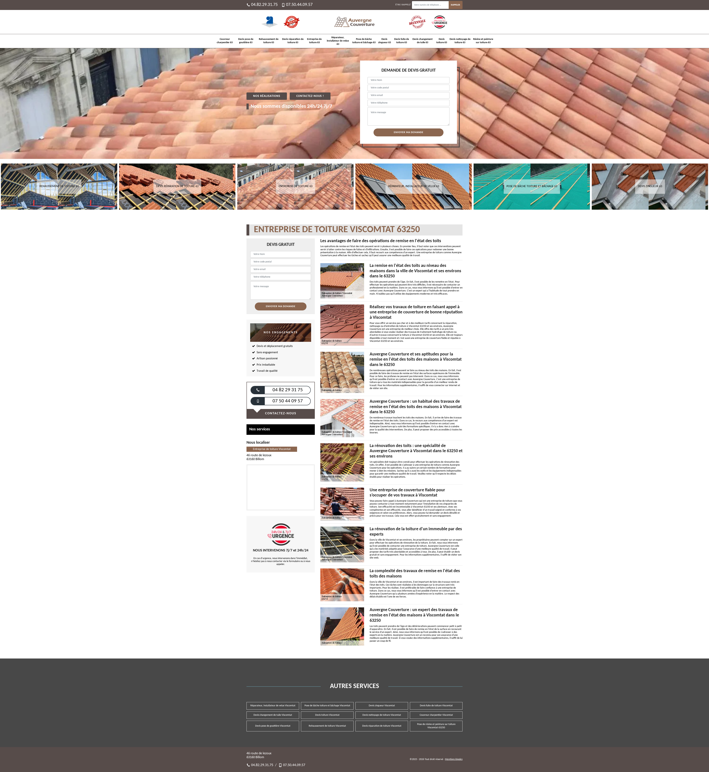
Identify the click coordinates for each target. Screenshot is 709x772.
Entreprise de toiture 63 (314, 41)
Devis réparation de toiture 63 (293, 41)
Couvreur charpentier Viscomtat (436, 715)
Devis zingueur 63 (384, 41)
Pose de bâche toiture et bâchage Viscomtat (327, 705)
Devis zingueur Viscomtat (382, 705)
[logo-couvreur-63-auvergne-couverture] (354, 22)
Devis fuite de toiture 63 (401, 41)
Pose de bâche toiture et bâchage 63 (364, 41)
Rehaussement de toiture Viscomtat (327, 726)
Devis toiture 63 (441, 41)
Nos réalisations (266, 96)
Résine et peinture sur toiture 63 (483, 41)
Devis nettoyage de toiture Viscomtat (381, 715)
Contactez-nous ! (310, 96)
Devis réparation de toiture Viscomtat (381, 726)
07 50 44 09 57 (288, 401)
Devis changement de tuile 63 (422, 41)
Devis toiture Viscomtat (327, 715)
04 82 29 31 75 (288, 390)
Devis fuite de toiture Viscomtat (436, 705)
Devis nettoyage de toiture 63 (460, 41)
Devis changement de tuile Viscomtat (273, 715)
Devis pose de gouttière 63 (245, 41)
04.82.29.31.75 (264, 5)
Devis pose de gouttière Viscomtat (272, 726)
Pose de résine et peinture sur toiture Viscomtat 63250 (436, 726)
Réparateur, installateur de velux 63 (338, 41)
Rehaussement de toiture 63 (268, 41)
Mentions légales (454, 759)
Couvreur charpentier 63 (225, 41)
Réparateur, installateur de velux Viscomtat (272, 705)
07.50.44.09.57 (299, 5)
